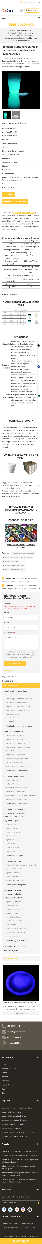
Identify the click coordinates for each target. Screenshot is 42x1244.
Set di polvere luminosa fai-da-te (18, 710)
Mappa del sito (7, 1085)
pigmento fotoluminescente (14, 565)
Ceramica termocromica (14, 762)
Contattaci (6, 1081)
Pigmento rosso (11, 824)
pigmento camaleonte (14, 809)
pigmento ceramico (11, 561)
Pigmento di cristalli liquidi (15, 909)
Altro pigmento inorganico (15, 880)
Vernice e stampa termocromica (17, 751)
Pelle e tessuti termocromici (15, 755)
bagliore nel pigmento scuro (19, 33)
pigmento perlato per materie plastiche (17, 1108)
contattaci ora (21, 1241)
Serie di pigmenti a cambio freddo (18, 747)
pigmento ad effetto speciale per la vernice (21, 546)
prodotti (5, 1077)
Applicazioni (10, 722)
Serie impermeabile (12, 714)
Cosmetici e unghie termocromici (17, 759)
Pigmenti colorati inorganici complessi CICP (21, 865)
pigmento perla (9, 676)
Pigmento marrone (12, 847)
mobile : (7, 623)
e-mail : (7, 612)
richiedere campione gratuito (15, 201)
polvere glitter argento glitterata (14, 1116)
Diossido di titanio (12, 913)
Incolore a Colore (12, 780)
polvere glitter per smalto (11, 1112)
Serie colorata (16, 35)
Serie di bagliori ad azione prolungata (19, 699)
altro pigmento (23, 30)
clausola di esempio (28, 1228)
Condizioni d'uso (27, 1224)
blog (3, 1089)
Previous (31, 963)
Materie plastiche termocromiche (17, 766)
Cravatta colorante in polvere (16, 932)
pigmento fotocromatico (14, 776)
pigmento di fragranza (13, 902)
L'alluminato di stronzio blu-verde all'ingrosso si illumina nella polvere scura (21, 587)
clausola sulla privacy (10, 1224)
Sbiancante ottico (12, 906)
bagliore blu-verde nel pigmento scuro (18, 557)
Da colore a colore (12, 784)
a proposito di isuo (9, 1069)
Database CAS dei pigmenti (16, 946)
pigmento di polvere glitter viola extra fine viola (19, 1155)
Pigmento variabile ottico (15, 813)
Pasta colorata (11, 925)
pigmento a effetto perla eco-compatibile (18, 1132)
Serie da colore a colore (14, 739)
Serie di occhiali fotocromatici (16, 799)
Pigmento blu (10, 840)
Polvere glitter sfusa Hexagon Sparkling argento (20, 1151)
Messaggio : (9, 633)
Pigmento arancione (13, 832)
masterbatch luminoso (14, 718)
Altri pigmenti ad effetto (14, 898)
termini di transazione (10, 1228)
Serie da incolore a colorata (15, 743)
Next (35, 963)
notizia (4, 1073)
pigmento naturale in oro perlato (14, 1136)
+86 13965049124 (14, 1026)
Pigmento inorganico (13, 861)
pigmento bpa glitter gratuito (13, 1124)
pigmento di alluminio (13, 894)
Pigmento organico (12, 820)
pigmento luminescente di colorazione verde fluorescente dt (20, 580)
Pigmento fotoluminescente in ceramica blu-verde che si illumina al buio (20, 607)
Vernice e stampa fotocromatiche (17, 788)
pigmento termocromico (15, 732)
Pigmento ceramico (13, 873)
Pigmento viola (11, 836)
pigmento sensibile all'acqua (16, 929)
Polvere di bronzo (12, 936)
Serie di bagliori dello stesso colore (18, 706)
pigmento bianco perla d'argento (14, 1120)
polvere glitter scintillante (11, 1128)
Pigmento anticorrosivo (14, 877)
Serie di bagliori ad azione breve (17, 703)
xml (3, 1093)
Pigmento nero (11, 851)
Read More (20, 1013)
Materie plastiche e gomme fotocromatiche (21, 795)
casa (12, 30)
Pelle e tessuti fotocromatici (15, 792)
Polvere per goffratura (13, 917)
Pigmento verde (11, 844)
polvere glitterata (10, 680)
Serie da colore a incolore (15, 736)
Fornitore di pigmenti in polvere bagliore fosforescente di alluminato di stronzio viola (21, 1003)
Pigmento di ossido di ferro (15, 869)
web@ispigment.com (32, 2)
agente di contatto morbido (15, 921)
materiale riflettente (13, 890)
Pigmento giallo (11, 828)
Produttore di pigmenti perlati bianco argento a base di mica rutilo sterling (20, 1174)
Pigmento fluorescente (14, 817)
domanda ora (8, 194)
